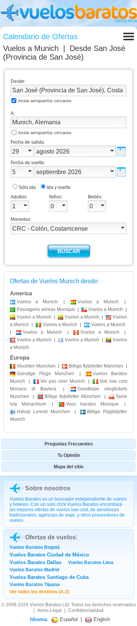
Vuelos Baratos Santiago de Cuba (49, 577)
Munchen (36, 366)
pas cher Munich (62, 381)
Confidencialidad (86, 610)
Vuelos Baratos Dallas (35, 562)
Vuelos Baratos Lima (90, 562)
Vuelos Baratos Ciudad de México (49, 555)
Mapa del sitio (68, 466)
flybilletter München (96, 366)
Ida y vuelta (58, 187)
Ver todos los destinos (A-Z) (39, 591)
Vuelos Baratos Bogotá (35, 547)
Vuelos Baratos (45, 604)
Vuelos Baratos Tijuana (35, 584)
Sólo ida (27, 187)
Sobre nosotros (47, 488)
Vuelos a (31, 48)
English (101, 619)
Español (68, 619)
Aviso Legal (49, 610)
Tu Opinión (68, 455)
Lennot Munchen (43, 411)
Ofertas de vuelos (50, 537)
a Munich (37, 301)
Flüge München (45, 373)
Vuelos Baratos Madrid (34, 569)
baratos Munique (92, 404)
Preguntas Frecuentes (69, 444)
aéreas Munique (46, 309)
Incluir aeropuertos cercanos (45, 100)
